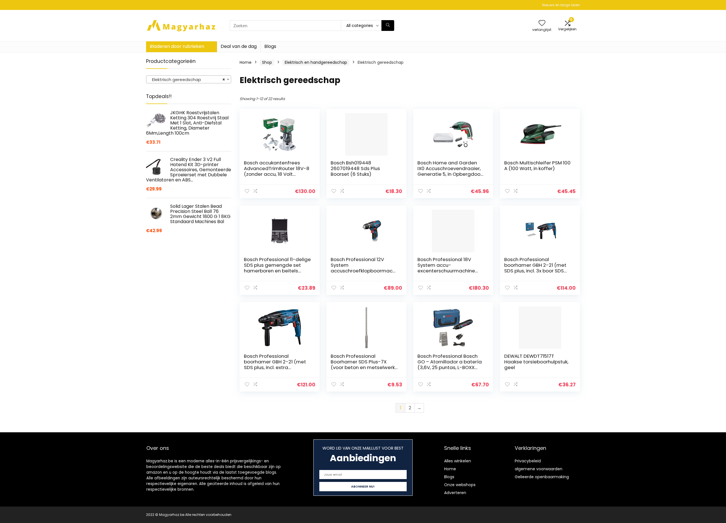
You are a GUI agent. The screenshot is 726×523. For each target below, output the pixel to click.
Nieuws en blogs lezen (561, 5)
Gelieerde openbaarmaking (542, 477)
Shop (267, 62)
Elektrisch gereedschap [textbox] (187, 79)
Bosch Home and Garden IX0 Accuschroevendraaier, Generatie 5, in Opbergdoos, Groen (450, 171)
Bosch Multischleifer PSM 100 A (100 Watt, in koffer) (537, 165)
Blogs (270, 46)
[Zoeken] (387, 25)
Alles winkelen (457, 461)
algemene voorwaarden (538, 469)
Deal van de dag (239, 46)
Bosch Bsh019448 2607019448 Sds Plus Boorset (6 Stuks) (355, 168)
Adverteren (455, 493)
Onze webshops (460, 485)
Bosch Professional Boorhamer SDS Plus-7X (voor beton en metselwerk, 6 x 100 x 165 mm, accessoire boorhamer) (364, 367)
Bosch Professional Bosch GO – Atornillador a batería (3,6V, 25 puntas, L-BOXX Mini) (449, 364)
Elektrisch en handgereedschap (316, 62)
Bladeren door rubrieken (177, 46)
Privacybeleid (528, 461)
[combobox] (188, 79)
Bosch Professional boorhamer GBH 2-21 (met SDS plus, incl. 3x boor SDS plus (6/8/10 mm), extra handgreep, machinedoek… (536, 270)
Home (246, 62)
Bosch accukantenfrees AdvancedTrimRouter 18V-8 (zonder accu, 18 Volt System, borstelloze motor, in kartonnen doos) (276, 174)
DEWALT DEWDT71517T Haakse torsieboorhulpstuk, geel (536, 362)
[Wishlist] (542, 23)
